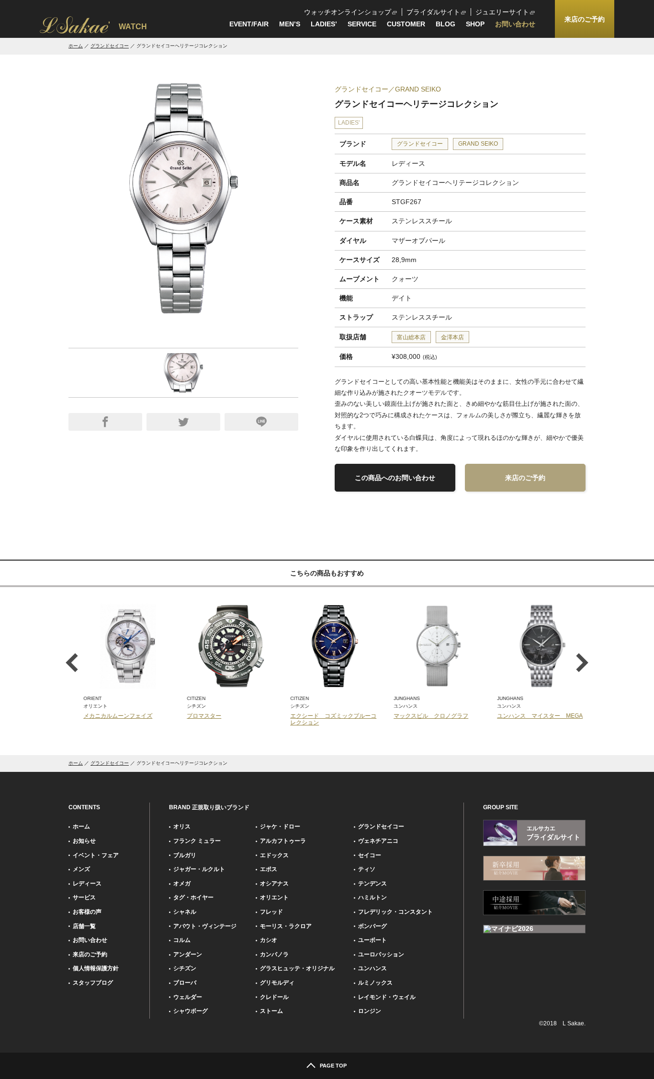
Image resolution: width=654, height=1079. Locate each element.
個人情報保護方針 (96, 968)
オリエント (274, 897)
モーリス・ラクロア (286, 926)
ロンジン (369, 1011)
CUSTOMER (406, 24)
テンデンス (372, 883)
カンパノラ (274, 954)
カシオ (268, 940)
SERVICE (362, 24)
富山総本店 (411, 337)
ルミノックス (375, 982)
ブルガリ (184, 855)
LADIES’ (324, 24)
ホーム (75, 45)
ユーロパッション (381, 954)
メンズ (81, 869)
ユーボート (372, 940)
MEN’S (289, 24)
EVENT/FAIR (249, 24)
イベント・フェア (96, 855)
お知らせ (84, 841)
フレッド (271, 911)
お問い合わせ (515, 24)
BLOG (445, 24)
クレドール (274, 997)
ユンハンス (372, 968)
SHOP (475, 24)
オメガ (182, 883)
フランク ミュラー (197, 841)
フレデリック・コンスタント (395, 911)
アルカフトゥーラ (283, 841)
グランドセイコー (109, 45)
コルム (182, 940)
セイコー (369, 855)
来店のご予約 (525, 478)
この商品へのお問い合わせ (395, 478)
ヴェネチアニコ (378, 841)
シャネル (184, 911)
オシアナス (274, 883)
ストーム (271, 1011)
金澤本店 (452, 337)
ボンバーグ (372, 926)
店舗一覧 (84, 926)
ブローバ (184, 982)
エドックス (274, 855)
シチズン (184, 968)
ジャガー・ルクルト (199, 869)
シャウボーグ (190, 1011)
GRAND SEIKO (478, 143)
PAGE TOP (333, 1065)
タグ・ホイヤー (193, 897)
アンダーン (187, 954)
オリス (182, 826)
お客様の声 (87, 911)
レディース (87, 883)
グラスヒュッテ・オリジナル (297, 968)
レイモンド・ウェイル (387, 997)
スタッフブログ (93, 982)
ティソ (366, 869)
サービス (84, 897)
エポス (268, 869)
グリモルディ (277, 982)
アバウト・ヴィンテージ (205, 926)
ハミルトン (372, 897)
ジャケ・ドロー (280, 826)
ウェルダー (187, 997)
